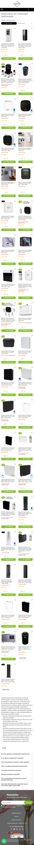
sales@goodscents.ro (18, 826)
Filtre (9, 23)
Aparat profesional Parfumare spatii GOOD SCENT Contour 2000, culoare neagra (8, 416)
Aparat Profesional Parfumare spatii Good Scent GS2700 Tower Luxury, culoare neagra (8, 680)
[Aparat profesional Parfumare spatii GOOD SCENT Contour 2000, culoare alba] (25, 374)
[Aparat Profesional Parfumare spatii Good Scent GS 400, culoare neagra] (25, 241)
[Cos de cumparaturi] (28, 9)
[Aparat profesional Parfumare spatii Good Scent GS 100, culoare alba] (8, 105)
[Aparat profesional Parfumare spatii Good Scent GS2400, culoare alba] (25, 309)
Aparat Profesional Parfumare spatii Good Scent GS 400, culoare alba (8, 251)
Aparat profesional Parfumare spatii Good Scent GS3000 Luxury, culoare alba (8, 616)
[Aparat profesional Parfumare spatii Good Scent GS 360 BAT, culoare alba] (8, 207)
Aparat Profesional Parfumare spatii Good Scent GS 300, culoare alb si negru (8, 285)
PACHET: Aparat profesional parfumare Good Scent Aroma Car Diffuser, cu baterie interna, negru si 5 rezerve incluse (8, 80)
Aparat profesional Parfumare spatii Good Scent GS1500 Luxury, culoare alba (25, 416)
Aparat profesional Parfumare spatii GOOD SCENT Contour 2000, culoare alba (25, 384)
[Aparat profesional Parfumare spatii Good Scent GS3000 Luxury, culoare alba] (8, 606)
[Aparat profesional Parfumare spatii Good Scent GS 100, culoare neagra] (25, 105)
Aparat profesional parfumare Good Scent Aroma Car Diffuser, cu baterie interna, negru (24, 648)
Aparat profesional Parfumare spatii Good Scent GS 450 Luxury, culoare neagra (8, 384)
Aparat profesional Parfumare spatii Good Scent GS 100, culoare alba (8, 115)
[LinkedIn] (17, 829)
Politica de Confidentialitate (9, 807)
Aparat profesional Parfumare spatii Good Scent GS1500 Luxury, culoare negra (8, 449)
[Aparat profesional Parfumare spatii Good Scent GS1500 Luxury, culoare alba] (25, 406)
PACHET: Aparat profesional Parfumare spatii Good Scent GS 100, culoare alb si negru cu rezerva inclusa (25, 218)
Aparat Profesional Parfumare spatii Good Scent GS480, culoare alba (25, 149)
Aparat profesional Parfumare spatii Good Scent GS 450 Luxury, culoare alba (25, 352)
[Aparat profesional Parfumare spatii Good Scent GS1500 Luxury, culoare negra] (8, 439)
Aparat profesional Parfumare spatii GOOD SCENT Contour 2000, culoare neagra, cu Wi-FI (25, 480)
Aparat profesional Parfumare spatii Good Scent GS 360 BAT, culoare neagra (25, 183)
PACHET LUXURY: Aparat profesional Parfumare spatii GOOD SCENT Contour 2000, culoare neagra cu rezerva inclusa (25, 550)
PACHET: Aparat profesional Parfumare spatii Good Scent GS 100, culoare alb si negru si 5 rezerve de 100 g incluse (8, 320)
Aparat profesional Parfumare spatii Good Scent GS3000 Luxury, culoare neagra (25, 616)
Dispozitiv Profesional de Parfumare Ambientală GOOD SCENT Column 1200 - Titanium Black (25, 513)
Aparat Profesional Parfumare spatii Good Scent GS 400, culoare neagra (25, 251)
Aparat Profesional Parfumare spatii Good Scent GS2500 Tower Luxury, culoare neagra (25, 581)
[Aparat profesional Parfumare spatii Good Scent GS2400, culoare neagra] (8, 342)
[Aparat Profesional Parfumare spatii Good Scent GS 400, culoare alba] (8, 241)
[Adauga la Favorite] (15, 29)
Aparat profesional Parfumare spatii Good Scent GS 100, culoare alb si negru (8, 149)
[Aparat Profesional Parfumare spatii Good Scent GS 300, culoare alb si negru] (8, 275)
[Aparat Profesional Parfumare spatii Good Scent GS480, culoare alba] (25, 139)
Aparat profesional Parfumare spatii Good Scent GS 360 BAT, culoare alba (8, 217)
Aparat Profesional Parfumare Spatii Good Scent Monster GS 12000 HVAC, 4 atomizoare (8, 648)
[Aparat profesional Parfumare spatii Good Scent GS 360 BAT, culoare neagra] (25, 173)
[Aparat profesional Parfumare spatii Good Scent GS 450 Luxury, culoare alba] (25, 342)
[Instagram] (22, 829)
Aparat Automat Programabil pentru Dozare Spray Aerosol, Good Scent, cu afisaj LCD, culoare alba (8, 45)
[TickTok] (19, 829)
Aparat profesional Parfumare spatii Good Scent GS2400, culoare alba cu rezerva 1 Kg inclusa (25, 449)
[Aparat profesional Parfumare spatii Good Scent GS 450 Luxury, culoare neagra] (8, 374)
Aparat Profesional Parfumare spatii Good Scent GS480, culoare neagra (8, 183)
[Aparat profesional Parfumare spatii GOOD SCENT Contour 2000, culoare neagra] (8, 406)
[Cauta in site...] (32, 9)
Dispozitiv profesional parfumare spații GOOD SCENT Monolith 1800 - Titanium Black (6, 581)
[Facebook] (11, 829)
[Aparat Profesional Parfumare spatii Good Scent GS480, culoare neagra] (8, 173)
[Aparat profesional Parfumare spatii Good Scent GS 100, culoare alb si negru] (8, 139)
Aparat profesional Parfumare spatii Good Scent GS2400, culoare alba (25, 319)
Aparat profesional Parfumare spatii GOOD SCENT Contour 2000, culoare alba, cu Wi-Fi (8, 480)
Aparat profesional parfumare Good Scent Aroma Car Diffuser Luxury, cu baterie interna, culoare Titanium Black (25, 80)
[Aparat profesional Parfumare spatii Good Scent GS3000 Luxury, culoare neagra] (25, 606)
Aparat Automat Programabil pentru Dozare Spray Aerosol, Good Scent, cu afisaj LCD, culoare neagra (25, 45)
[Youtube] (14, 829)
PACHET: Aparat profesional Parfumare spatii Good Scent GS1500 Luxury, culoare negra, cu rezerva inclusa (8, 513)
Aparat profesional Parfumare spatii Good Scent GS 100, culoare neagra (25, 115)
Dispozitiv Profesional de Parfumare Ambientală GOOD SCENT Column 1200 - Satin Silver (8, 549)
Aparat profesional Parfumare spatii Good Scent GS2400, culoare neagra (8, 352)
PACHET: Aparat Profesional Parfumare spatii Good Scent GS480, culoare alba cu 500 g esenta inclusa (25, 286)
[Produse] (2, 10)
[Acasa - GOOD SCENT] (17, 4)
